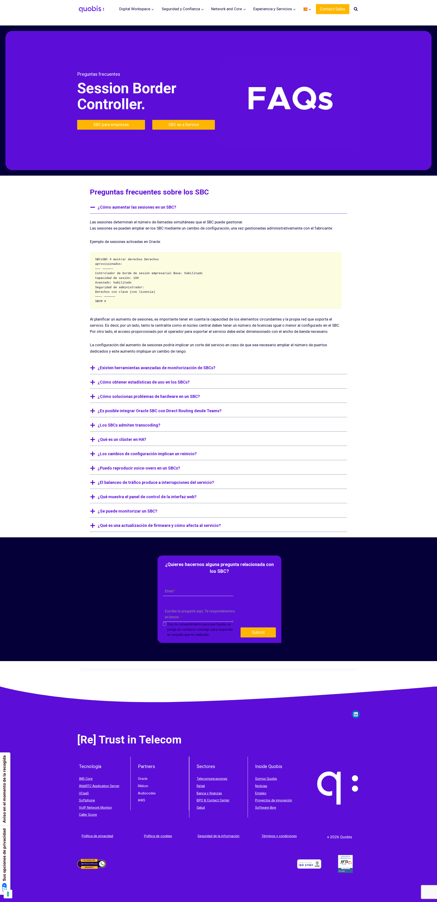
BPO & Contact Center (213, 800)
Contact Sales (332, 9)
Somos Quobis (266, 779)
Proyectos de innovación (273, 800)
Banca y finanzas (209, 793)
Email (170, 591)
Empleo (260, 793)
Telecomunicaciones (212, 779)
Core (89, 779)
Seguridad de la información (218, 836)
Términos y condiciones (279, 836)
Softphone (87, 800)
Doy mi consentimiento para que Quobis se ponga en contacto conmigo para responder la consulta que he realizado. (200, 629)
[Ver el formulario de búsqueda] (356, 9)
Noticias (261, 786)
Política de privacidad (97, 836)
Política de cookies (158, 836)
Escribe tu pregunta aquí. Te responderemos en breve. (200, 614)
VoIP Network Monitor (95, 808)
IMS (82, 779)
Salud (201, 808)
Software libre (265, 808)
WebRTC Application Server (99, 786)
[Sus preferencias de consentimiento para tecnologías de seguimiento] (8, 894)
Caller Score (88, 815)
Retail (201, 786)
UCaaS (84, 793)
